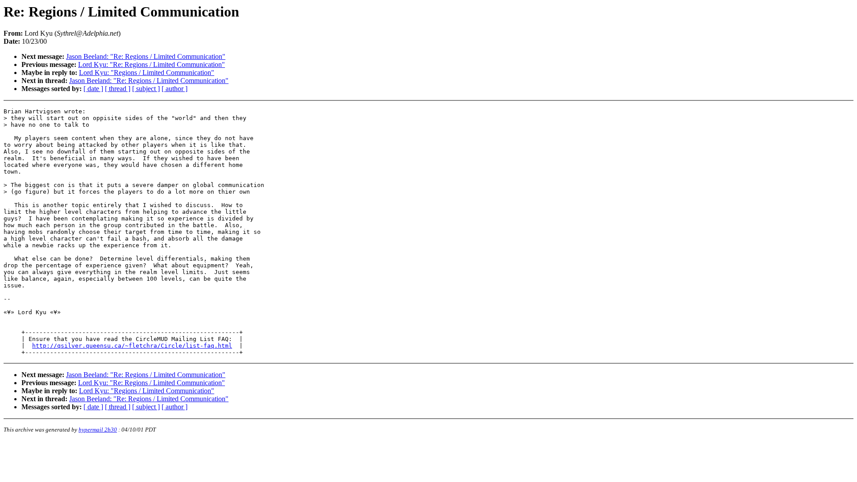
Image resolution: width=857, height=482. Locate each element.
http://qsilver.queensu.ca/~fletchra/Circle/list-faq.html (132, 345)
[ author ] (174, 88)
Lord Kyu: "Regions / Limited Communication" (146, 72)
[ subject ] (146, 88)
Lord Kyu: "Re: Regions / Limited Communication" (151, 64)
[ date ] (93, 88)
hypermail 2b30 (98, 429)
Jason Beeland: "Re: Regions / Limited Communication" (145, 56)
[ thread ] (117, 88)
